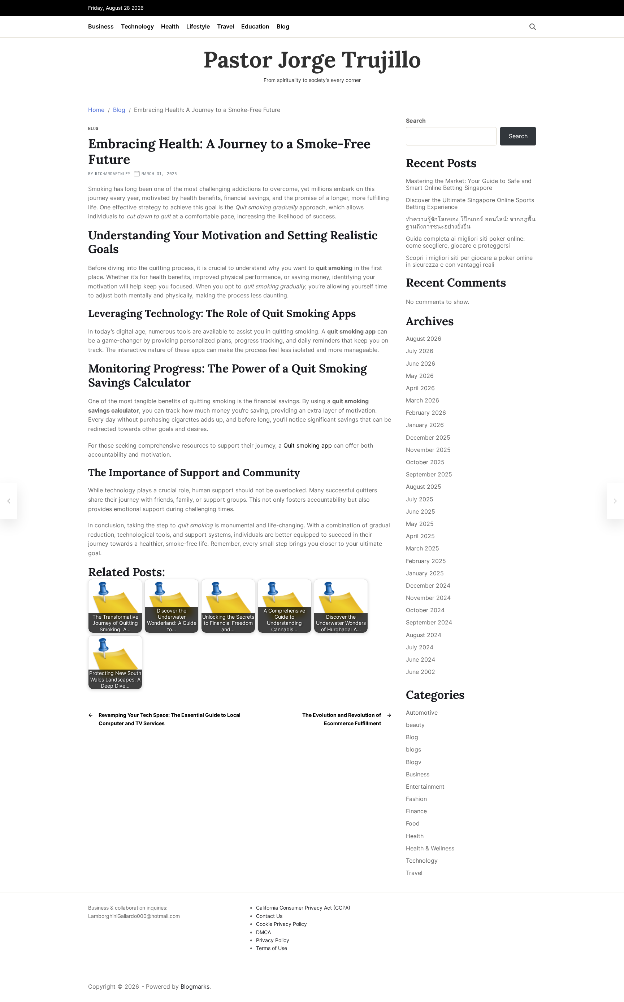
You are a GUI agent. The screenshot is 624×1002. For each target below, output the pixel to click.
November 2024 (428, 597)
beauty (415, 724)
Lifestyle (198, 26)
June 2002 (420, 671)
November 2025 (428, 449)
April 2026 (420, 388)
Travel (225, 26)
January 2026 (425, 424)
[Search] (532, 26)
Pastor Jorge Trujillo (312, 59)
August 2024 (423, 635)
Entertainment (425, 786)
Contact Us (269, 916)
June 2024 (420, 659)
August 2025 (423, 486)
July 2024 (419, 647)
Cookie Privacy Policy (281, 924)
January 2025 (425, 573)
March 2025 (422, 548)
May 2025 (420, 523)
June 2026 (420, 363)
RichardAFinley (112, 173)
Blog (283, 26)
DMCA (263, 932)
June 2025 (420, 511)
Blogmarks (195, 986)
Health (170, 26)
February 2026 (426, 412)
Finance (416, 811)
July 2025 (419, 499)
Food (413, 823)
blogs (413, 749)
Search (416, 120)
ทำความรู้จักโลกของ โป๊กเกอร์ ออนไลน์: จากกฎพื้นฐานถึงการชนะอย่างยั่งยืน (471, 223)
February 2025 (426, 561)
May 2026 (420, 375)
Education (255, 26)
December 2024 (428, 585)
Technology (137, 26)
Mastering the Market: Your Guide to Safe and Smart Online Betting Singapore (469, 184)
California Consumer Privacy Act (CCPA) (303, 908)
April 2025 (420, 536)
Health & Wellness (430, 848)
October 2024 (425, 610)
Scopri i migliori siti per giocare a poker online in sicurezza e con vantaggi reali (469, 261)
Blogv (413, 762)
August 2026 (423, 338)
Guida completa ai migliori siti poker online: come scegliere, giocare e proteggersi (465, 242)
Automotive (422, 712)
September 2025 (429, 474)
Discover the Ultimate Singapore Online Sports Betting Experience (470, 203)
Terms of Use (271, 948)
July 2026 (419, 350)
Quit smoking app (307, 445)
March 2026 (422, 400)
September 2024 (429, 622)
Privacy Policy (272, 940)
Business (101, 26)
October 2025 (425, 462)
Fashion (416, 798)
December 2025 (428, 437)
